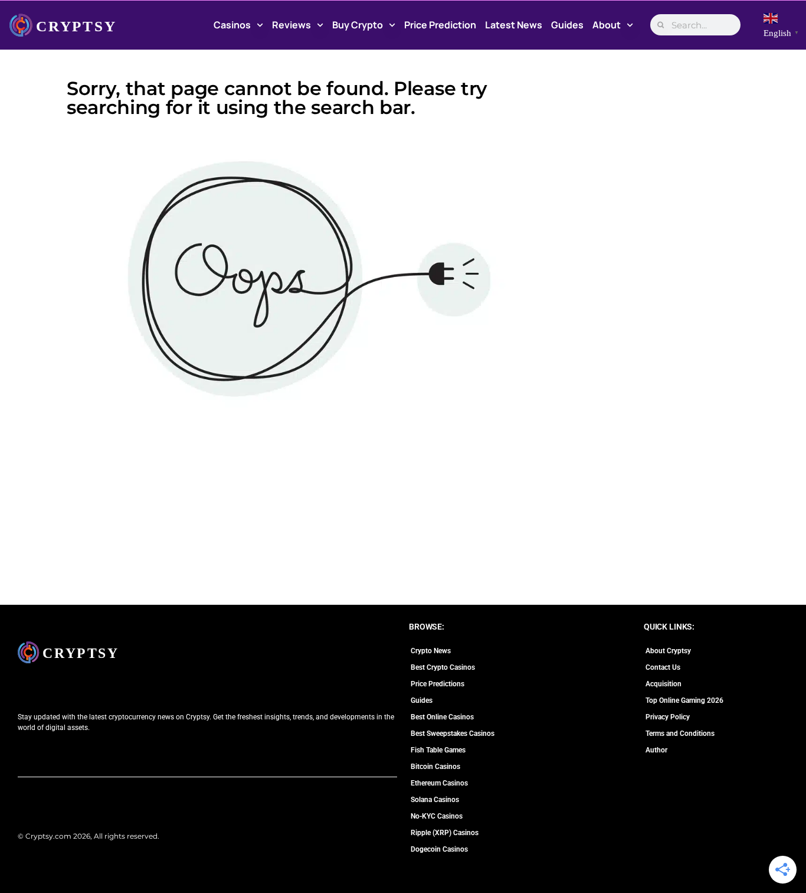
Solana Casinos (435, 800)
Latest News (513, 24)
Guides (567, 24)
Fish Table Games (438, 750)
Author (656, 750)
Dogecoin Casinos (439, 849)
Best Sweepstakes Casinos (452, 733)
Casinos (232, 24)
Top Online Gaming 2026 (684, 700)
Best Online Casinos (442, 717)
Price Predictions (437, 684)
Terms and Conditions (680, 733)
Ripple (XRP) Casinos (445, 833)
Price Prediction (440, 24)
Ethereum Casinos (439, 783)
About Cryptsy (668, 651)
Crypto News (431, 651)
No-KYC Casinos (437, 816)
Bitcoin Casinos (435, 766)
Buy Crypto (357, 24)
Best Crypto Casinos (443, 667)
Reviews (291, 24)
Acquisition (664, 684)
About (606, 24)
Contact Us (663, 667)
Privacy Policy (668, 717)
